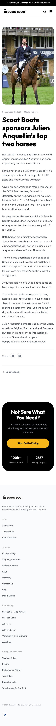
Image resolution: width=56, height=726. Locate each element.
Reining (5, 664)
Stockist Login (9, 617)
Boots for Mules (9, 682)
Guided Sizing (9, 553)
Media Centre (8, 595)
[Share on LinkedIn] (19, 355)
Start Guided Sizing (28, 443)
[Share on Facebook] (12, 355)
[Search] (44, 11)
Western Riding (9, 658)
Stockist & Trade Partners (14, 611)
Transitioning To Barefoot (14, 688)
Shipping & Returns (11, 559)
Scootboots (7, 525)
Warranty (6, 577)
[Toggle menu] (51, 11)
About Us (6, 642)
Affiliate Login (8, 630)
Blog (4, 589)
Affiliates (6, 624)
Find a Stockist (9, 537)
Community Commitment (14, 636)
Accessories (8, 531)
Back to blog (12, 371)
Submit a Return (10, 565)
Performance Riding (11, 670)
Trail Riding (7, 676)
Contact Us (7, 583)
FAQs (4, 571)
